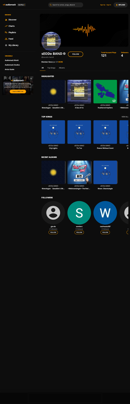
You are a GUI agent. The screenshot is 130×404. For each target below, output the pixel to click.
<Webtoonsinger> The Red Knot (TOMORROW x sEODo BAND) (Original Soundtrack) (79, 189)
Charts (12, 26)
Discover (12, 19)
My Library (13, 45)
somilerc (79, 226)
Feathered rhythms (105, 108)
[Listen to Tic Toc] (79, 132)
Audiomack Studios (12, 65)
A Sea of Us (79, 108)
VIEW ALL (125, 117)
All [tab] (43, 68)
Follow (75, 54)
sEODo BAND (53, 105)
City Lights (53, 148)
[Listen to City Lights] (53, 132)
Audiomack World (11, 60)
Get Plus (21, 5)
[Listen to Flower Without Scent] (105, 132)
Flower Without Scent (105, 148)
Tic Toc (79, 148)
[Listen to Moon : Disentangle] (105, 172)
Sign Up (102, 5)
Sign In (109, 5)
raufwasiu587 (105, 226)
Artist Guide (9, 69)
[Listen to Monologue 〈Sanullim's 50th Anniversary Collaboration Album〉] (53, 91)
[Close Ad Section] (31, 79)
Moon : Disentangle (105, 189)
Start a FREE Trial (18, 91)
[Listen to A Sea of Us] (79, 91)
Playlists (12, 32)
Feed (11, 38)
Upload (121, 5)
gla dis (53, 226)
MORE (60, 62)
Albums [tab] (62, 68)
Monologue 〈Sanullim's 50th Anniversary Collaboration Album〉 (53, 108)
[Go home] (9, 4)
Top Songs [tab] (51, 68)
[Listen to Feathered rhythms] (105, 91)
